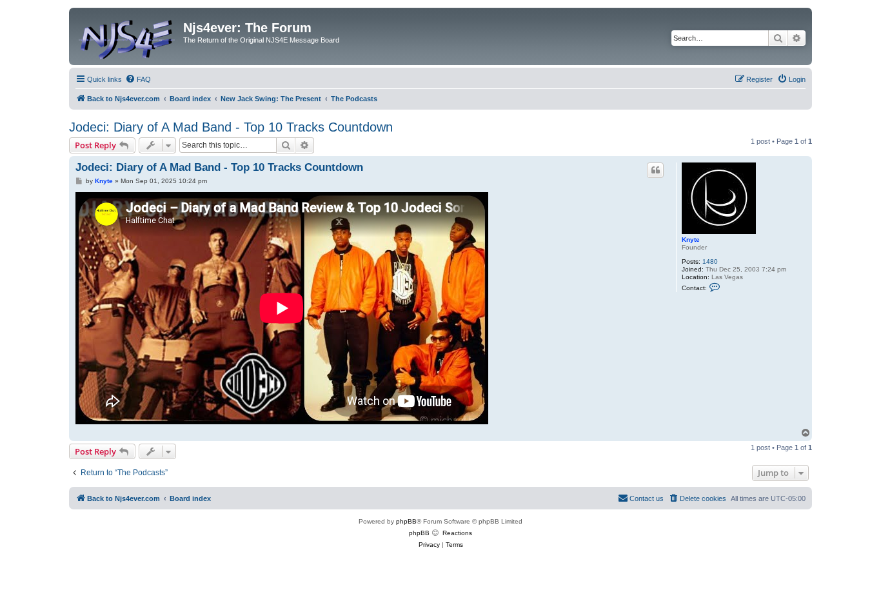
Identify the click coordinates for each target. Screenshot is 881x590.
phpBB (406, 521)
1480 (710, 261)
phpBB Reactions (440, 532)
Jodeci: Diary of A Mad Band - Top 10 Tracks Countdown (231, 127)
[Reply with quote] (655, 170)
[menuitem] (138, 79)
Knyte (691, 239)
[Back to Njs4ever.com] (127, 36)
